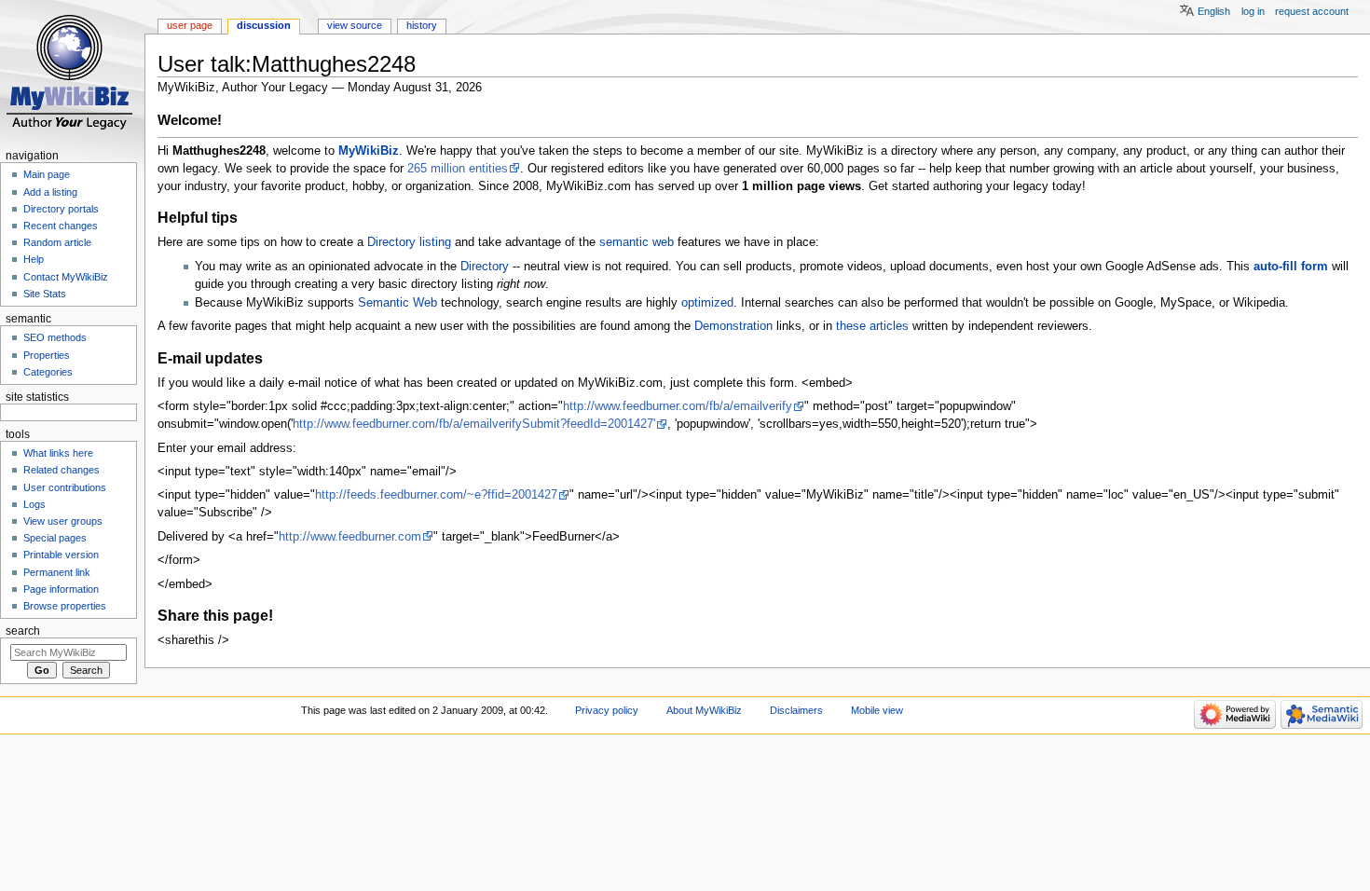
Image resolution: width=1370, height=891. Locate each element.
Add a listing (50, 192)
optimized (707, 302)
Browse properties (64, 605)
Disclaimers (796, 710)
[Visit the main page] (72, 72)
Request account (1312, 11)
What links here (58, 453)
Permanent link (56, 572)
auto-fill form (1291, 266)
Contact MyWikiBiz (65, 276)
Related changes (61, 469)
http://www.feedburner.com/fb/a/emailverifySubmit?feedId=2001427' (474, 424)
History (421, 25)
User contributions (64, 487)
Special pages (55, 537)
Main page (46, 174)
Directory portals (61, 208)
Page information (61, 589)
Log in (1253, 11)
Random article (57, 242)
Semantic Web (397, 302)
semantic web (636, 242)
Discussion (264, 25)
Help (33, 259)
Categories (48, 371)
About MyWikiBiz (704, 710)
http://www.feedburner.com (350, 536)
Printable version (61, 554)
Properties (46, 355)
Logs (34, 504)
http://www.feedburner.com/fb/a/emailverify (677, 406)
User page (189, 25)
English (1214, 11)
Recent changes (60, 225)
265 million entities (457, 168)
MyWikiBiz (368, 151)
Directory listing (409, 242)
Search (23, 631)
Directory (484, 266)
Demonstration (733, 326)
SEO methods (55, 337)
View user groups (63, 521)
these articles (872, 326)
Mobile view (877, 710)
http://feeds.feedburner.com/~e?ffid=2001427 (436, 494)
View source (354, 25)
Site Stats (44, 293)
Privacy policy (606, 710)
